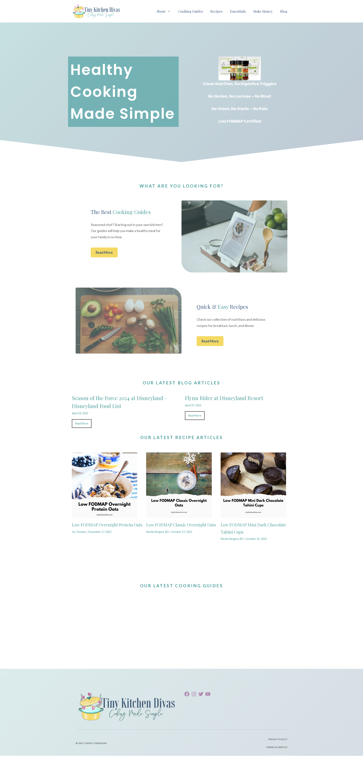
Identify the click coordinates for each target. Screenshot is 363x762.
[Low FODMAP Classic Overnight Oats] (179, 515)
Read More (104, 252)
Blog (283, 11)
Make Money (263, 11)
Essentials (238, 11)
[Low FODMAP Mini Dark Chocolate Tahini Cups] (253, 515)
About (160, 11)
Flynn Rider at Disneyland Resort (224, 397)
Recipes (216, 11)
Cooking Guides (190, 11)
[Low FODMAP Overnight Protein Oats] (104, 515)
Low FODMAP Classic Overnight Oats (181, 525)
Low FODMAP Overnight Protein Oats (107, 525)
